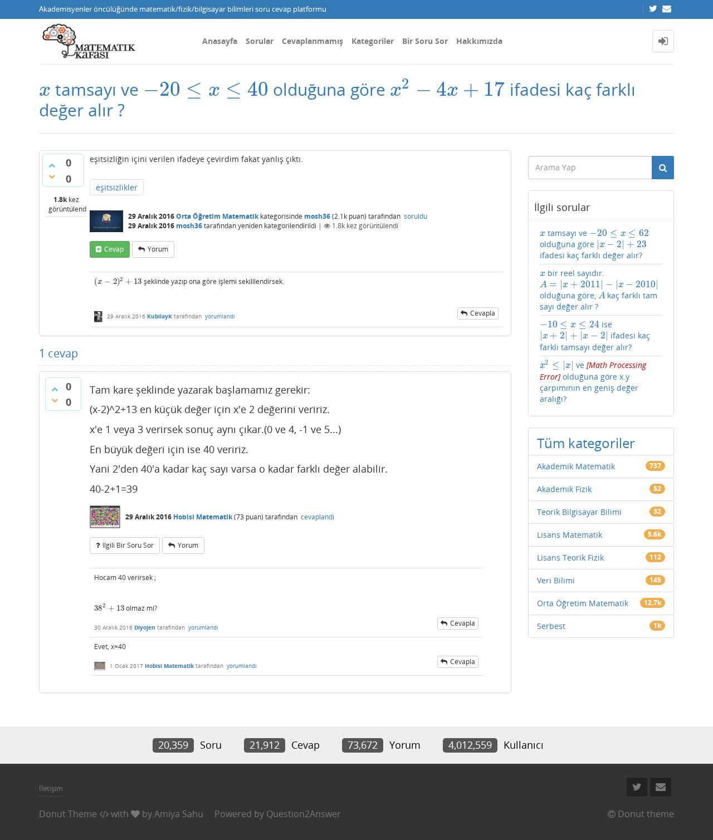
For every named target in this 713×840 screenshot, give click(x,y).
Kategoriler (372, 41)
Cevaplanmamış (312, 41)
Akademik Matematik (576, 466)
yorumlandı (220, 316)
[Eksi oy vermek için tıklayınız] (52, 176)
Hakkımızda (479, 41)
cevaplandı (317, 517)
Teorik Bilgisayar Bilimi (579, 512)
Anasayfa (219, 41)
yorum (158, 249)
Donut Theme (68, 814)
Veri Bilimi (556, 580)
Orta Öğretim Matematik (217, 216)
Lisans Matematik (569, 534)
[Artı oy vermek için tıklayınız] (52, 165)
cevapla (482, 313)
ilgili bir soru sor (128, 545)
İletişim (51, 788)
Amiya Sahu (178, 814)
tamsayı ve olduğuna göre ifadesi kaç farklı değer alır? (594, 244)
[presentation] (45, 89)
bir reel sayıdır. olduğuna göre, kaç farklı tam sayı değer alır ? (599, 290)
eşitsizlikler (117, 187)
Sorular (260, 41)
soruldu (415, 216)
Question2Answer (303, 814)
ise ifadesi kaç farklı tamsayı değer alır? (595, 335)
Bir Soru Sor (425, 41)
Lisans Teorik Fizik (570, 557)
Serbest (551, 626)
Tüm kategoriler (586, 443)
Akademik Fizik (564, 489)
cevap (114, 249)
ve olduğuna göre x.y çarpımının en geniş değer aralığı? (593, 382)
